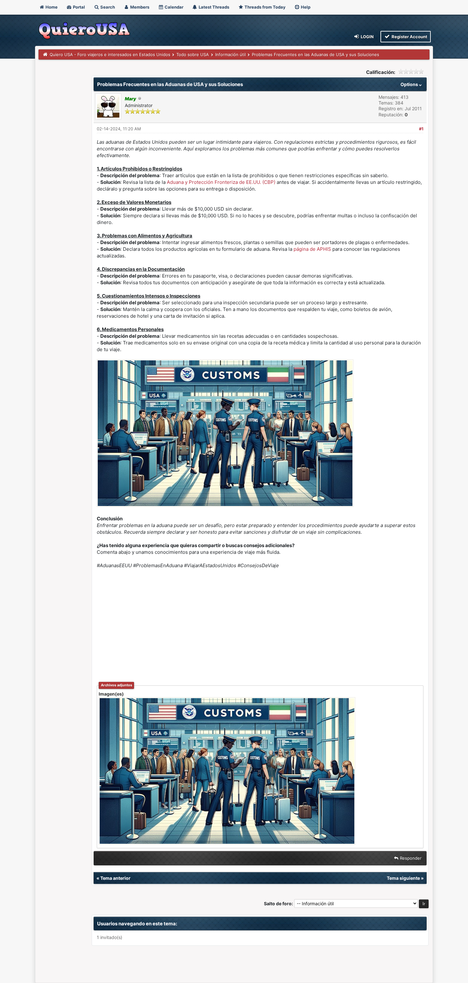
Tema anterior (115, 878)
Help (305, 7)
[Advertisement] (260, 620)
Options (410, 84)
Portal (78, 7)
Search (107, 7)
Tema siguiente (403, 878)
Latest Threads (213, 7)
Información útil (230, 54)
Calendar (173, 7)
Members (139, 7)
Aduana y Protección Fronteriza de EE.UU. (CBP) (221, 182)
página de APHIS (312, 249)
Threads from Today (265, 7)
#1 (421, 128)
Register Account (409, 36)
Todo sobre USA (192, 54)
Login (367, 36)
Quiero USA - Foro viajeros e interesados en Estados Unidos (110, 54)
